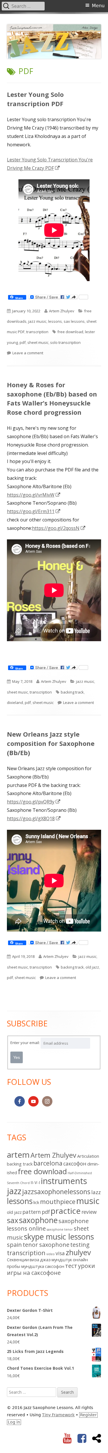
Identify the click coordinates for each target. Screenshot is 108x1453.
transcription (37, 331)
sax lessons (74, 321)
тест (71, 1266)
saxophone (38, 1220)
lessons (55, 321)
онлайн (80, 1259)
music (87, 1201)
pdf (23, 342)
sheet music (37, 342)
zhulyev (78, 1252)
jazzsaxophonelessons (56, 1191)
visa (60, 1253)
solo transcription (65, 342)
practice (66, 1210)
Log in (14, 1422)
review (89, 1211)
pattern (31, 1211)
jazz (14, 1190)
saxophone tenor (60, 1229)
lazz (96, 1192)
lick (36, 1202)
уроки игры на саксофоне (51, 1269)
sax (12, 1220)
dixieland (15, 702)
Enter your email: (25, 1042)
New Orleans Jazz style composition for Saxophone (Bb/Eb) (50, 743)
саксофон (54, 1266)
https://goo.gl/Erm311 (34, 511)
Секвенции (18, 1259)
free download (70, 331)
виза (34, 1259)
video (50, 1254)
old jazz (92, 967)
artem (18, 1154)
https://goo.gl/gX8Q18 (34, 818)
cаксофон (74, 1163)
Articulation (88, 1156)
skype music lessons (59, 1236)
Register (88, 1415)
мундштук (62, 1259)
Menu (98, 5)
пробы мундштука (25, 1266)
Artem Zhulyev (61, 311)
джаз (45, 1259)
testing (80, 1245)
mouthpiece (57, 1201)
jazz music (37, 321)
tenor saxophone (46, 1245)
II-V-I (35, 1182)
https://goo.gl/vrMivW (34, 495)
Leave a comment (27, 352)
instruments (64, 1180)
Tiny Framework (58, 1415)
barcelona (47, 1163)
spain (14, 1245)
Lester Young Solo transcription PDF (35, 99)
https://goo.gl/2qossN (59, 528)
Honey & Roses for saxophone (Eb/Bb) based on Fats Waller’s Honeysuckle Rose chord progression (52, 398)
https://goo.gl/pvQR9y (34, 802)
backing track (72, 692)
